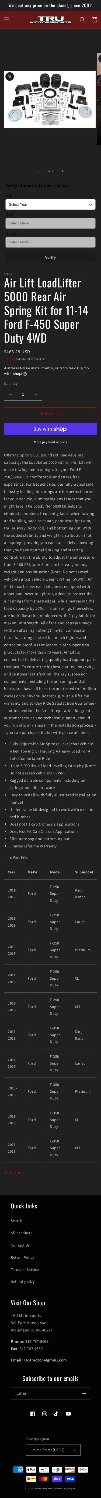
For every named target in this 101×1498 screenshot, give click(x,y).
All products (21, 1232)
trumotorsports (43, 1488)
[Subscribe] (84, 1393)
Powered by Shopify (64, 1488)
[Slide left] (39, 171)
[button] (7, 20)
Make (9, 214)
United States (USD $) (48, 1449)
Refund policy (23, 1281)
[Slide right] (62, 171)
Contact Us (20, 1245)
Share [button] (15, 1172)
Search (17, 1220)
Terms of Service (25, 1269)
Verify (50, 257)
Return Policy (22, 1257)
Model (10, 233)
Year (9, 195)
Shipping (9, 359)
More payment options (50, 442)
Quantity (11, 383)
